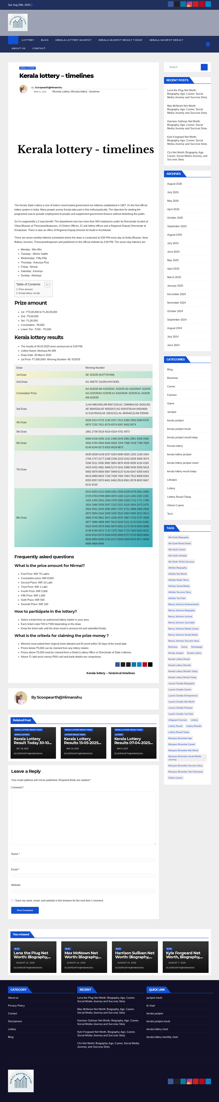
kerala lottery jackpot (73, 40)
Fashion (172, 395)
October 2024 (175, 311)
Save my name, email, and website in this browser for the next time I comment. (59, 900)
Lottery (28, 40)
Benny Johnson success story (183, 641)
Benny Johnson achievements (183, 604)
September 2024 (177, 319)
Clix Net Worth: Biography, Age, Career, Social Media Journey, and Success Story (187, 156)
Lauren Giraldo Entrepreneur (183, 695)
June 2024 (173, 345)
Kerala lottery (27, 68)
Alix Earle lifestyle (177, 555)
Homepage (196, 647)
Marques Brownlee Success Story (185, 765)
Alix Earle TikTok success (181, 561)
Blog (44, 40)
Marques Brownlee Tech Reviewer (185, 771)
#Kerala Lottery (60, 91)
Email (15, 869)
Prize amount (26, 289)
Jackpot (171, 412)
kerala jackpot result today (121, 40)
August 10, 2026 (76, 963)
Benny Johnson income (180, 616)
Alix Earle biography (178, 537)
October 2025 (175, 217)
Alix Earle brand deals (179, 543)
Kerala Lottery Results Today (183, 671)
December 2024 (176, 294)
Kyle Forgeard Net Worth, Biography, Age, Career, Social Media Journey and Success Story (187, 140)
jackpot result (154, 997)
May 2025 (173, 260)
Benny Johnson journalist (181, 622)
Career (171, 386)
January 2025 (175, 285)
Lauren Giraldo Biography (181, 683)
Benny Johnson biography (181, 610)
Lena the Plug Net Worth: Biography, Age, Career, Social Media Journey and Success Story (187, 94)
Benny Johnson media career (183, 628)
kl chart (151, 1005)
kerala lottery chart (157, 1029)
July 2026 (173, 192)
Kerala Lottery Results (179, 665)
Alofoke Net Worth (177, 574)
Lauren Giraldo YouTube (180, 714)
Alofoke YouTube (176, 598)
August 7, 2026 (177, 963)
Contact (39, 48)
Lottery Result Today (75, 734)
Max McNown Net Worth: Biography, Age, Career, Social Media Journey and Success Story (187, 109)
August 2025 (174, 234)
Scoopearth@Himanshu (48, 87)
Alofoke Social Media (179, 586)
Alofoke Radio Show (178, 580)
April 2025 (173, 268)
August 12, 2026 (25, 963)
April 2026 (173, 209)
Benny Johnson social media (183, 634)
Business (172, 378)
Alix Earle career (176, 549)
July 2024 (173, 336)
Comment (17, 787)
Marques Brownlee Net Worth (183, 750)
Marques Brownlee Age (180, 738)
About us (18, 48)
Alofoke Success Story (179, 592)
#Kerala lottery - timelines (85, 91)
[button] (203, 44)
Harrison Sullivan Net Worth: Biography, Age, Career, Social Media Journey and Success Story (187, 125)
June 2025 (173, 251)
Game (170, 403)
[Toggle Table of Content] (45, 284)
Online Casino (175, 505)
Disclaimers (15, 1021)
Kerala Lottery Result (179, 659)
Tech (170, 513)
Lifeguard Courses (177, 720)
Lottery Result (175, 726)
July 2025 (173, 243)
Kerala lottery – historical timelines (111, 673)
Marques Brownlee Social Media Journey (184, 758)
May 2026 (173, 200)
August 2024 (174, 328)
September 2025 (177, 226)
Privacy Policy (16, 1005)
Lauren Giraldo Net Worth (181, 701)
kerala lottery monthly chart (162, 1037)
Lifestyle (172, 480)
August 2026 (174, 183)
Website (16, 885)
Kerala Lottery (194, 653)
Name (15, 854)
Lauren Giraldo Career (179, 689)
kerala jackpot (175, 420)
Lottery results (193, 726)
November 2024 (176, 302)
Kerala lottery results (30, 293)
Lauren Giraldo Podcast (180, 707)
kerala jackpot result (166, 40)
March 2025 (174, 277)
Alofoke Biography (177, 567)
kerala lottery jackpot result (182, 463)
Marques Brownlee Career (181, 744)
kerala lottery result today (28, 730)
